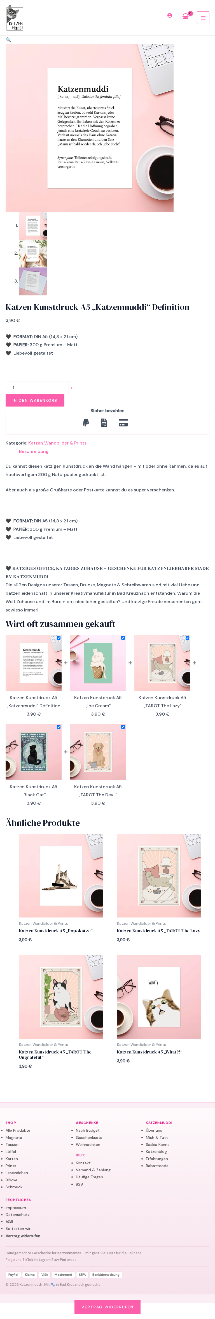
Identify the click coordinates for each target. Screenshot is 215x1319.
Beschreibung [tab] (34, 451)
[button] (8, 40)
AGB (9, 1221)
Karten (12, 1158)
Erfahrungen (157, 1158)
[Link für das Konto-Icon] (170, 16)
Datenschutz (18, 1214)
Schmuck (14, 1186)
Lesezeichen (17, 1172)
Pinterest (68, 1260)
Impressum (16, 1207)
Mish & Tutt (157, 1137)
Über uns (154, 1130)
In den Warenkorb (35, 400)
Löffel (11, 1151)
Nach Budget (88, 1130)
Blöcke (11, 1179)
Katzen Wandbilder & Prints (57, 443)
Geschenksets (89, 1137)
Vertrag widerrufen (23, 1235)
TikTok (27, 1260)
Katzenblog (156, 1151)
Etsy (55, 1260)
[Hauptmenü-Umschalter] (203, 17)
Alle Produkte (18, 1130)
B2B (79, 1184)
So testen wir (18, 1228)
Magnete (14, 1137)
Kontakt (83, 1162)
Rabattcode (157, 1165)
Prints (11, 1165)
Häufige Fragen (89, 1176)
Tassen (12, 1144)
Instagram (42, 1260)
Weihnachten (88, 1144)
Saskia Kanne (158, 1144)
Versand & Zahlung (93, 1169)
